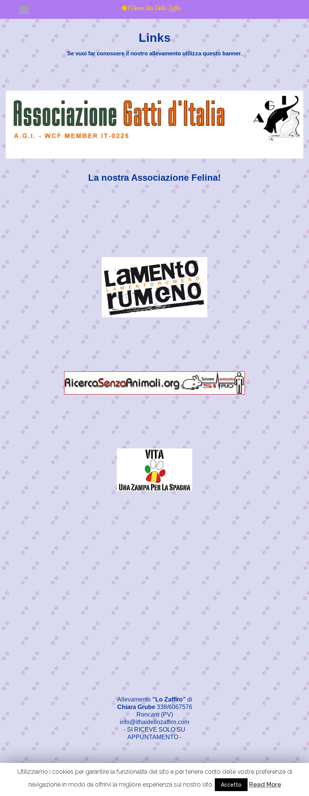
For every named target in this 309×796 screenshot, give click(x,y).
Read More (265, 784)
